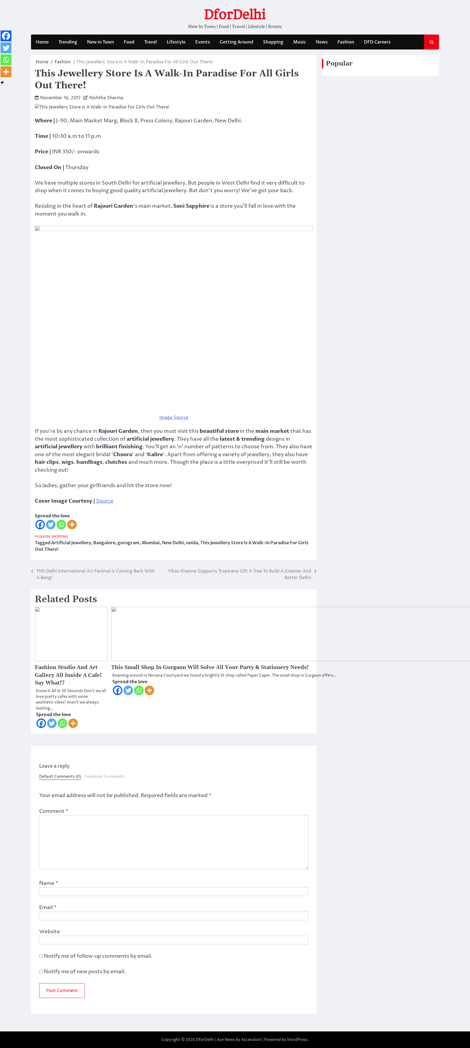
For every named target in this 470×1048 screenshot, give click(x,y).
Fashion (346, 42)
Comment (53, 811)
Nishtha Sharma (106, 98)
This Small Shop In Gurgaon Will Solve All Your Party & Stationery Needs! (210, 667)
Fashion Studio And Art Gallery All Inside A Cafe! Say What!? (68, 675)
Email (48, 907)
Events (202, 42)
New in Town (100, 42)
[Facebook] (40, 524)
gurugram (129, 543)
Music (299, 42)
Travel (150, 42)
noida (192, 543)
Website (49, 931)
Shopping (273, 42)
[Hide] (2, 82)
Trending (67, 42)
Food (129, 42)
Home (42, 42)
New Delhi (173, 543)
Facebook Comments (104, 776)
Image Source (173, 418)
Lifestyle (176, 42)
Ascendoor (251, 1039)
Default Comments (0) (60, 776)
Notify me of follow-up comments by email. (98, 956)
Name (48, 883)
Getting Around (236, 42)
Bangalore (104, 543)
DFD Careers (377, 42)
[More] (72, 524)
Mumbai (151, 543)
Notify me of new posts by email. (85, 971)
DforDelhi (235, 14)
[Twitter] (50, 524)
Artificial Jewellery (71, 543)
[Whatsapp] (61, 524)
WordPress (297, 1039)
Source (104, 501)
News (322, 42)
